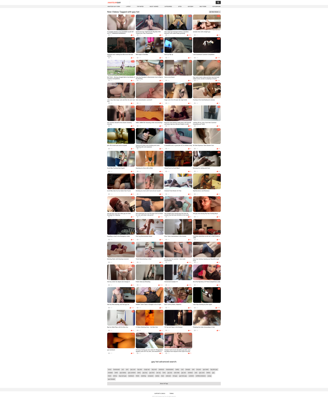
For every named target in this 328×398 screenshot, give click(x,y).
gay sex (183, 372)
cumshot (191, 376)
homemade (116, 369)
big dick (139, 369)
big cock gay (122, 376)
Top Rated (140, 6)
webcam (168, 376)
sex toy (158, 372)
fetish (137, 376)
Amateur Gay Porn (114, 6)
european (150, 376)
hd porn (198, 369)
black (109, 376)
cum (182, 369)
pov (123, 369)
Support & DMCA (159, 393)
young (209, 376)
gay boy (145, 372)
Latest (128, 6)
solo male (176, 372)
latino (139, 372)
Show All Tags (164, 383)
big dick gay (214, 369)
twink (116, 372)
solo (193, 369)
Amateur (114, 3)
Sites (180, 6)
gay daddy (123, 372)
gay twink (205, 369)
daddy (157, 376)
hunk (164, 372)
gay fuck (151, 372)
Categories (168, 6)
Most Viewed (154, 6)
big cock (154, 369)
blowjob (188, 369)
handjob (110, 372)
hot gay (175, 376)
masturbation (169, 369)
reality (177, 369)
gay (213, 372)
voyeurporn (216, 6)
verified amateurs (201, 376)
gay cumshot (131, 372)
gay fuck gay (183, 376)
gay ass (170, 372)
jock (127, 369)
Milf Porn (203, 6)
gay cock (201, 372)
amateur (190, 372)
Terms (171, 393)
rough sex (147, 369)
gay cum (132, 369)
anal (196, 372)
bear (162, 376)
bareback (131, 376)
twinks (208, 372)
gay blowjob (111, 379)
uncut (109, 369)
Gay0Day (190, 6)
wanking (143, 376)
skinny (115, 376)
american (161, 369)
